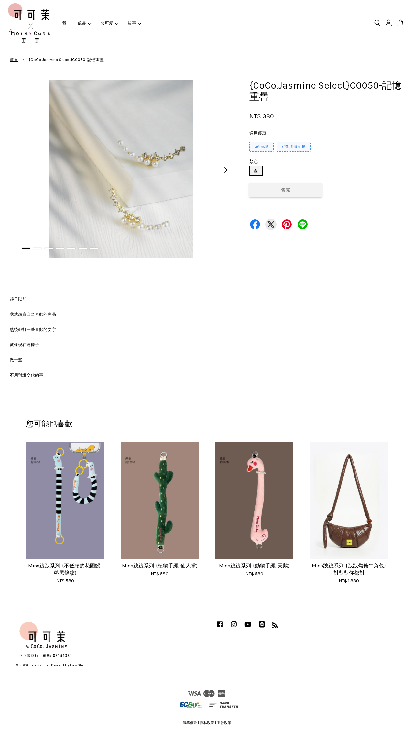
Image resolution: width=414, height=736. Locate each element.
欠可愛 (107, 23)
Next (224, 170)
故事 (132, 23)
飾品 (82, 23)
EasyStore (78, 665)
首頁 (14, 59)
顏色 (253, 161)
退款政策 (224, 723)
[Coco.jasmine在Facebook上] (219, 628)
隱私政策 (207, 723)
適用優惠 (257, 133)
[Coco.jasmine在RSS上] (274, 627)
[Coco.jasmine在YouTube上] (247, 628)
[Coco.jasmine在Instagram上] (233, 628)
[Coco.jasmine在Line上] (262, 628)
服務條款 (190, 723)
